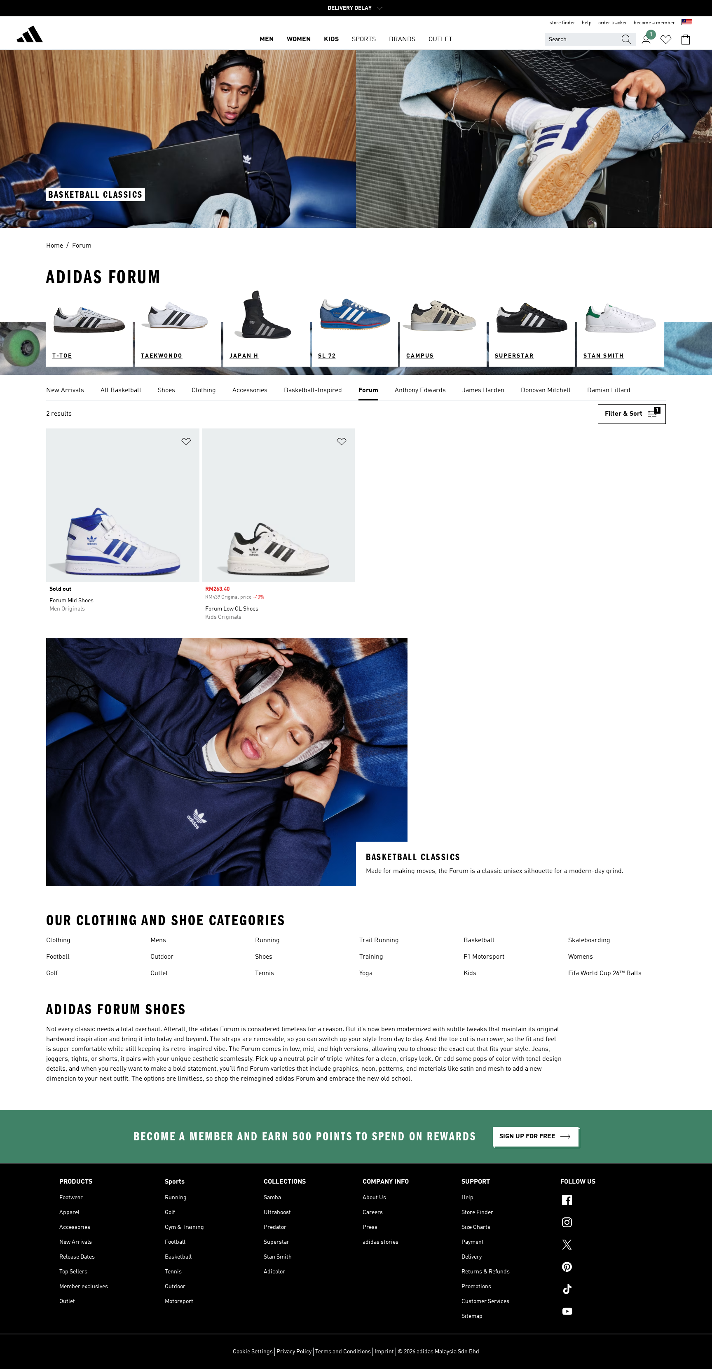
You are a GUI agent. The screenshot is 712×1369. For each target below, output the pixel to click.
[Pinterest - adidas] (606, 1268)
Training (371, 957)
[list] (356, 390)
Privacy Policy (294, 1352)
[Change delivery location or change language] (687, 23)
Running (267, 940)
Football (58, 957)
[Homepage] (29, 35)
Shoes (263, 957)
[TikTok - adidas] (606, 1290)
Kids (470, 973)
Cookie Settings (253, 1352)
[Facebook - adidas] (606, 1201)
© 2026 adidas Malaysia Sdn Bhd (438, 1352)
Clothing (58, 940)
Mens (158, 940)
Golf (52, 973)
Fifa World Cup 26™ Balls (605, 973)
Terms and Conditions (343, 1352)
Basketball (479, 940)
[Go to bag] (686, 39)
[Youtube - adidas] (606, 1312)
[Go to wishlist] (666, 39)
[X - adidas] (606, 1246)
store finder (562, 23)
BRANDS (402, 39)
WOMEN (299, 39)
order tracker (612, 23)
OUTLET (440, 39)
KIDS (331, 39)
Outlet (159, 973)
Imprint (384, 1352)
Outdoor (161, 957)
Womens (580, 957)
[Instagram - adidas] (606, 1223)
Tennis (264, 973)
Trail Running (379, 940)
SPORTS (364, 39)
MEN (267, 39)
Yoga (365, 973)
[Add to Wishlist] (186, 443)
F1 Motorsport (484, 957)
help (587, 23)
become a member (654, 23)
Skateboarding (589, 940)
